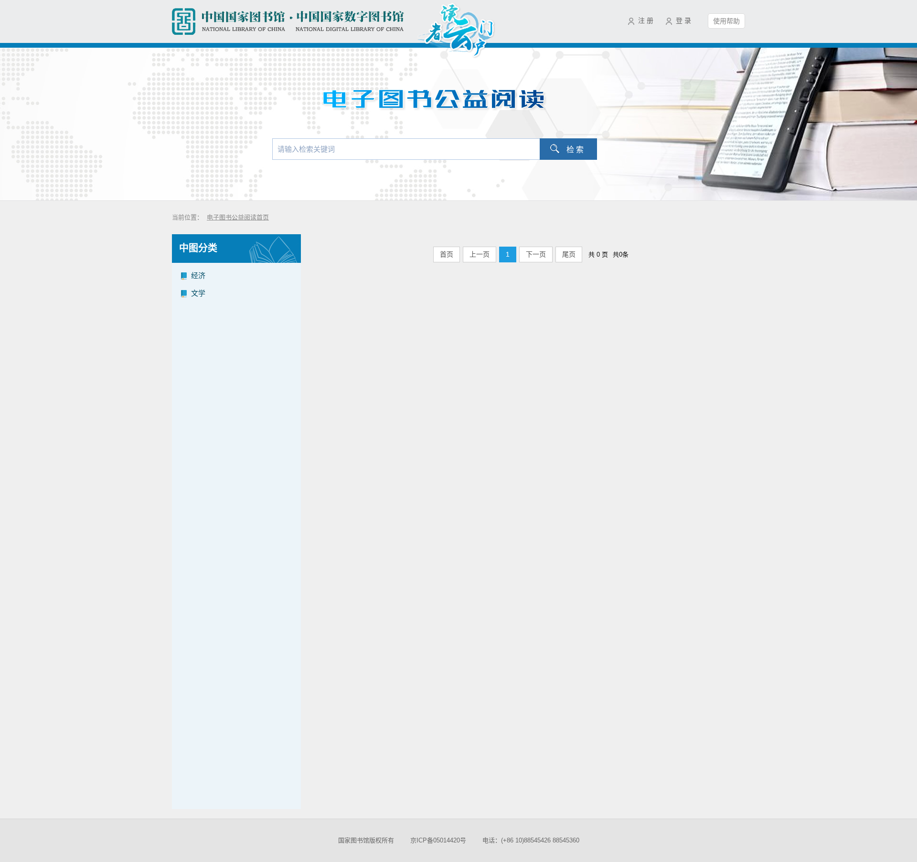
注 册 (645, 20)
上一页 (479, 254)
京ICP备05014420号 (438, 840)
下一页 (536, 254)
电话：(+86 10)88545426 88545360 (530, 840)
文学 (198, 293)
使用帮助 (726, 21)
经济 (198, 275)
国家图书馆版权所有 (366, 840)
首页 (446, 254)
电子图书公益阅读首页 (238, 217)
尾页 (569, 254)
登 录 (683, 20)
